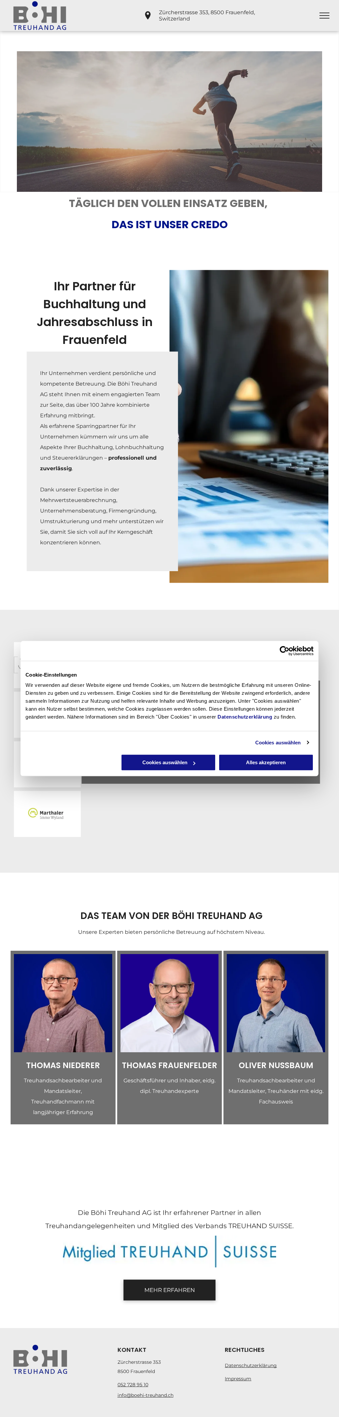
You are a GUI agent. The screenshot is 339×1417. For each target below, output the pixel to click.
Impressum (238, 1379)
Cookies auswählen (278, 742)
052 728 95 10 (133, 1385)
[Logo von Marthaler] (47, 814)
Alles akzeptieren (266, 762)
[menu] (324, 15)
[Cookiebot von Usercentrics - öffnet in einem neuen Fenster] (285, 651)
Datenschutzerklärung (245, 717)
